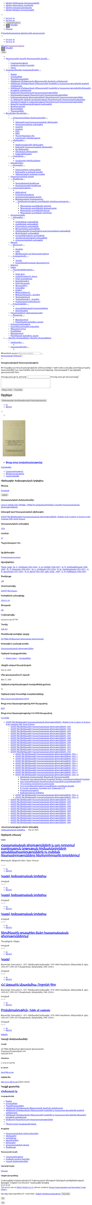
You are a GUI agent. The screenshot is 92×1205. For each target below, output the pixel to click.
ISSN (17, 131)
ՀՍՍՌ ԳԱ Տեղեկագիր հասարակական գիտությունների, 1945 (41, 731)
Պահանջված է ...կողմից (27, 299)
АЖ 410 (4, 629)
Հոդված (5, 491)
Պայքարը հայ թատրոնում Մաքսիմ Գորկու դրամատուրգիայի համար (55, 779)
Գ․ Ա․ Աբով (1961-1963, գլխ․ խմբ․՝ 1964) (42, 572)
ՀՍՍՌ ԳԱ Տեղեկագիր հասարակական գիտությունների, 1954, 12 (46, 797)
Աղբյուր (14, 265)
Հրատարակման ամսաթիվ (29, 240)
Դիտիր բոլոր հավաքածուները (21, 1124)
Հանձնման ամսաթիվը (26, 224)
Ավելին (4, 1034)
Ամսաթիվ (17, 217)
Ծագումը (17, 315)
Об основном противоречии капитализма (37, 784)
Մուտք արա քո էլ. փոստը (14, 377)
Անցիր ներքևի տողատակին (20, 10)
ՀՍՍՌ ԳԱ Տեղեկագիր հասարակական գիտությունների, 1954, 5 (46, 763)
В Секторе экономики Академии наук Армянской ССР (42, 788)
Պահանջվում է (22, 297)
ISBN (17, 133)
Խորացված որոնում (11, 356)
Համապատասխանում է (27, 302)
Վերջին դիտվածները (19, 338)
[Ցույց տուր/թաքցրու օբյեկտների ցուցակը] (49, 59)
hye (7, 18)
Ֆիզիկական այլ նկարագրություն (32, 254)
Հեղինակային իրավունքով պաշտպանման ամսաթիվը (42, 231)
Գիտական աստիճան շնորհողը (36, 213)
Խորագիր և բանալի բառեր (29, 172)
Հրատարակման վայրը (22, 177)
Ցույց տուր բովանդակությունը (24, 462)
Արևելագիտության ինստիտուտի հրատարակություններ (39, 95)
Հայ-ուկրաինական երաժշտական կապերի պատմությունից (50, 781)
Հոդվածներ (16, 77)
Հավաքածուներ (14, 70)
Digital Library (11, 658)
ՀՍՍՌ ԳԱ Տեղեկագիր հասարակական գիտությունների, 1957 (41, 804)
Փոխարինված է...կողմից (27, 295)
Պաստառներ (17, 111)
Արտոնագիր (21, 311)
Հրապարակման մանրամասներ (29, 118)
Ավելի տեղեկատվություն (48, 1194)
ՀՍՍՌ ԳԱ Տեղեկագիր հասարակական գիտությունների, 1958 (41, 806)
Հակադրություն (13, 23)
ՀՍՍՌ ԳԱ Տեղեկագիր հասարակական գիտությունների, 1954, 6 (46, 765)
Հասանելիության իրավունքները (31, 308)
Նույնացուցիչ (19, 256)
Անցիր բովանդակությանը (19, 8)
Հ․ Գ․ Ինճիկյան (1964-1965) (74, 572)
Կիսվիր (14, 25)
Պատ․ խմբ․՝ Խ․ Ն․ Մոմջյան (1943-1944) (19, 567)
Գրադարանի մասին (16, 59)
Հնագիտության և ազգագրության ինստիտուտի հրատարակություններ (47, 102)
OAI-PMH (5, 718)
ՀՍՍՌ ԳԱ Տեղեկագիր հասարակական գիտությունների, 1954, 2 (46, 756)
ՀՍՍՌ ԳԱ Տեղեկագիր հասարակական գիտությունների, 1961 (41, 813)
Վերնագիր (18, 140)
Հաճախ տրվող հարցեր (22, 65)
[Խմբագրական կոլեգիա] (14, 458)
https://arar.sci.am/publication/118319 (15, 699)
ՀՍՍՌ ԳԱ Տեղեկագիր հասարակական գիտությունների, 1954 (41, 752)
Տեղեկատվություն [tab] (15, 474)
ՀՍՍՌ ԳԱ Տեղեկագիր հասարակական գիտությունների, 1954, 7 (46, 768)
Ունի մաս (20, 274)
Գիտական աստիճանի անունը (35, 206)
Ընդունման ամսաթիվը (27, 226)
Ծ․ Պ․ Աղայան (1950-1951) (18, 569)
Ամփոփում (20, 192)
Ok (3, 1198)
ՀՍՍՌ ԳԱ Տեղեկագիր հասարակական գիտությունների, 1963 (41, 818)
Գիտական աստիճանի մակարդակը (38, 208)
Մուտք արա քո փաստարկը (64, 377)
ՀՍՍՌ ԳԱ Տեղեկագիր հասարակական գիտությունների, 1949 (41, 740)
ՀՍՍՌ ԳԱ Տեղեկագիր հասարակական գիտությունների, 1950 (41, 743)
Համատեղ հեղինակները (27, 161)
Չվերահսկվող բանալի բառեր (30, 174)
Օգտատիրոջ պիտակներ (28, 170)
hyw (10, 18)
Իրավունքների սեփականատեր (27, 313)
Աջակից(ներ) (17, 163)
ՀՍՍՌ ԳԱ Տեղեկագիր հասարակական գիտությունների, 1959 (41, 809)
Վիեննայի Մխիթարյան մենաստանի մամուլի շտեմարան (39, 81)
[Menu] (2, 14)
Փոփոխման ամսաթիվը (27, 233)
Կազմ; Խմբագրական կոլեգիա (23, 876)
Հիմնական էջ (9, 1091)
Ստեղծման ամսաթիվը (26, 222)
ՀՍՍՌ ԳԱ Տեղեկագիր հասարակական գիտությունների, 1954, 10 (46, 775)
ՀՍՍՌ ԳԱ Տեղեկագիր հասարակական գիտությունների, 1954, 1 (46, 754)
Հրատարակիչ (18, 215)
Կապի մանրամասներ (17, 1161)
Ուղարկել (18, 390)
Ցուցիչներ (11, 113)
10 (2, 538)
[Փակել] (2, 358)
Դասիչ (18, 260)
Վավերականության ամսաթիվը (31, 238)
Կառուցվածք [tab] (12, 476)
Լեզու (13, 267)
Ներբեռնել (6, 467)
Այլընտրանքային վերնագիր (29, 145)
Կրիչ (17, 251)
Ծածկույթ (17, 179)
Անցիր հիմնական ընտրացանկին (22, 3)
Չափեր (19, 249)
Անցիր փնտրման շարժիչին (19, 5)
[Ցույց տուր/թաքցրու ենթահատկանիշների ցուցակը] (11, 118)
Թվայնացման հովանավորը (29, 199)
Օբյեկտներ (16, 342)
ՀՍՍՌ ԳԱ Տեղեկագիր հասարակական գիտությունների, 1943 (41, 727)
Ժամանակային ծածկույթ (28, 186)
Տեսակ (14, 242)
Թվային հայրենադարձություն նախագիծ (31, 104)
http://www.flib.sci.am (9, 1082)
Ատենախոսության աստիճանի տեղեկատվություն (43, 201)
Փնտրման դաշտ (9, 353)
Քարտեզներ (17, 109)
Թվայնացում (21, 320)
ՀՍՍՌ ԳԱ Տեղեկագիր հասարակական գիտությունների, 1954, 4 (46, 761)
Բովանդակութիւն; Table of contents (25, 1010)
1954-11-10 (5, 600)
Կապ (13, 68)
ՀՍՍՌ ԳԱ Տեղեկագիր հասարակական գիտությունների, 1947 (41, 736)
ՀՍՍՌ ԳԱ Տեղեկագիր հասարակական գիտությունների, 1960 (41, 811)
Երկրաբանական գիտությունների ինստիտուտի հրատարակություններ (47, 97)
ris (7, 405)
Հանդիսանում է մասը (26, 276)
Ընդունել (65, 1194)
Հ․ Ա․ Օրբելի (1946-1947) (49, 567)
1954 (3, 529)
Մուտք (9, 29)
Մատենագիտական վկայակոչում (32, 263)
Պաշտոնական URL (25, 136)
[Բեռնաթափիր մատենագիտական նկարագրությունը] (4, 865)
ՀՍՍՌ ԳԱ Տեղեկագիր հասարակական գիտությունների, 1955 (41, 800)
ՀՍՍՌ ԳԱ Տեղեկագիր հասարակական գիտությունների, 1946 (41, 733)
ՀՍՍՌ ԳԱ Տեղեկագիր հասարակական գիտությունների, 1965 (41, 822)
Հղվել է (18, 290)
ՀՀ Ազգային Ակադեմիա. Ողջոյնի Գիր (28, 984)
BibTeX (9, 407)
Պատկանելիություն (22, 270)
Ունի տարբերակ (23, 279)
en (14, 18)
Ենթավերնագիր (23, 154)
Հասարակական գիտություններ (17, 648)
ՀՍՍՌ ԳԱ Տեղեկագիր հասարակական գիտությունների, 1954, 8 (46, 770)
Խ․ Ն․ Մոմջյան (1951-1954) (44, 569)
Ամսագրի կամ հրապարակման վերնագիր (36, 122)
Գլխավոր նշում (18, 329)
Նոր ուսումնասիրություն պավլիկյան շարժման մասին (47, 786)
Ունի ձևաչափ (22, 283)
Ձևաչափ (17, 245)
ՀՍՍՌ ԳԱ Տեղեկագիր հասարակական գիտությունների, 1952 (41, 747)
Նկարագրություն (19, 63)
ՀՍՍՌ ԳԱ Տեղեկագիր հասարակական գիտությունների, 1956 (41, 802)
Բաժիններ (16, 331)
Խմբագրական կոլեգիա (32, 793)
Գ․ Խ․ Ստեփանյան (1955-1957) (71, 569)
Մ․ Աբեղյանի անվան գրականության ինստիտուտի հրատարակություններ (48, 100)
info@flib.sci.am (7, 1072)
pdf (2, 610)
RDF (3, 708)
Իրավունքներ (19, 304)
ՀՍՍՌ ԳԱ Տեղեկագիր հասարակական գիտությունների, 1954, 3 (46, 759)
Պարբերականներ (20, 79)
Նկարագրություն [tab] (14, 471)
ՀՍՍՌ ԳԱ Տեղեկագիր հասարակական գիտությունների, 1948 (41, 738)
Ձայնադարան (18, 106)
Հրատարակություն (20, 324)
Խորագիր (17, 165)
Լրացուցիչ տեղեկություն (27, 138)
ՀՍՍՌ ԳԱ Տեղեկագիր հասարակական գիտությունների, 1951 (41, 745)
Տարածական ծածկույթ (27, 183)
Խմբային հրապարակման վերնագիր (33, 147)
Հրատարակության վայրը (28, 197)
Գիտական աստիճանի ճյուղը (35, 210)
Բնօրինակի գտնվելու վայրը (29, 322)
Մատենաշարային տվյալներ (25, 326)
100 (2, 581)
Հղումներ (20, 288)
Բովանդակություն (24, 195)
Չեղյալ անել (7, 390)
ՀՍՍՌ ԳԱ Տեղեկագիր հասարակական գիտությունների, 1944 (41, 729)
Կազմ (5, 959)
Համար (19, 129)
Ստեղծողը (18, 156)
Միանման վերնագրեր (26, 152)
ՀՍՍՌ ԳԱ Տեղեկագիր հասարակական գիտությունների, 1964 (41, 820)
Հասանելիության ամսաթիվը (30, 236)
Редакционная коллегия (10, 557)
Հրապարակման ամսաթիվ (29, 124)
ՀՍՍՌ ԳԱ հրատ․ (9, 591)
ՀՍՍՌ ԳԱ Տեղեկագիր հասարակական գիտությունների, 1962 (41, 816)
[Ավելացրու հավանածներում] (2, 411)
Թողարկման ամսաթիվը (27, 229)
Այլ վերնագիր (22, 149)
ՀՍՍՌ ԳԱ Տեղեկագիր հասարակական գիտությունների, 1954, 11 (46, 795)
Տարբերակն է (22, 281)
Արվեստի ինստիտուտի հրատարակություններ (34, 93)
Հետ (4, 52)
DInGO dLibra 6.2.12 (25, 1187)
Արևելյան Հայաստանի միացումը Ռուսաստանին (44, 777)
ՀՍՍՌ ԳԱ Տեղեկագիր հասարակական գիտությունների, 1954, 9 (46, 772)
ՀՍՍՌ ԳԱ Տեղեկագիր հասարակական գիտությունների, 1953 (41, 749)
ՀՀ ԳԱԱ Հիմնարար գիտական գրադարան (22, 639)
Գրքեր (14, 74)
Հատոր (19, 127)
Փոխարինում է (22, 292)
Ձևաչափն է (21, 286)
